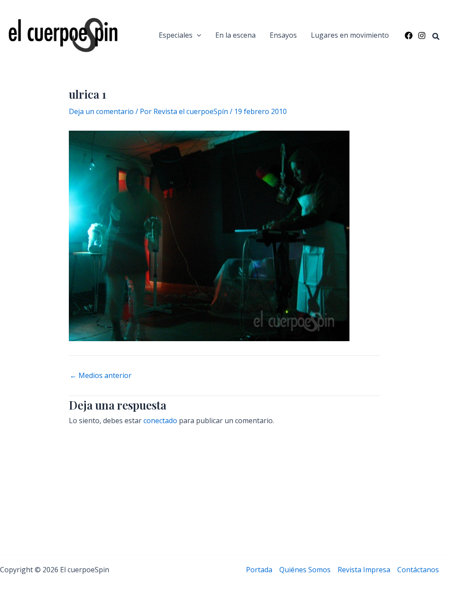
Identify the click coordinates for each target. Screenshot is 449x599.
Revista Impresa (364, 569)
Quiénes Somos (305, 569)
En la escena (235, 35)
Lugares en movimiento (350, 35)
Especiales (175, 35)
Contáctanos (418, 569)
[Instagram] (422, 35)
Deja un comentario (101, 111)
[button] (196, 35)
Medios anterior (101, 375)
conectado (160, 420)
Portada (259, 569)
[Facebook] (409, 35)
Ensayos (283, 35)
